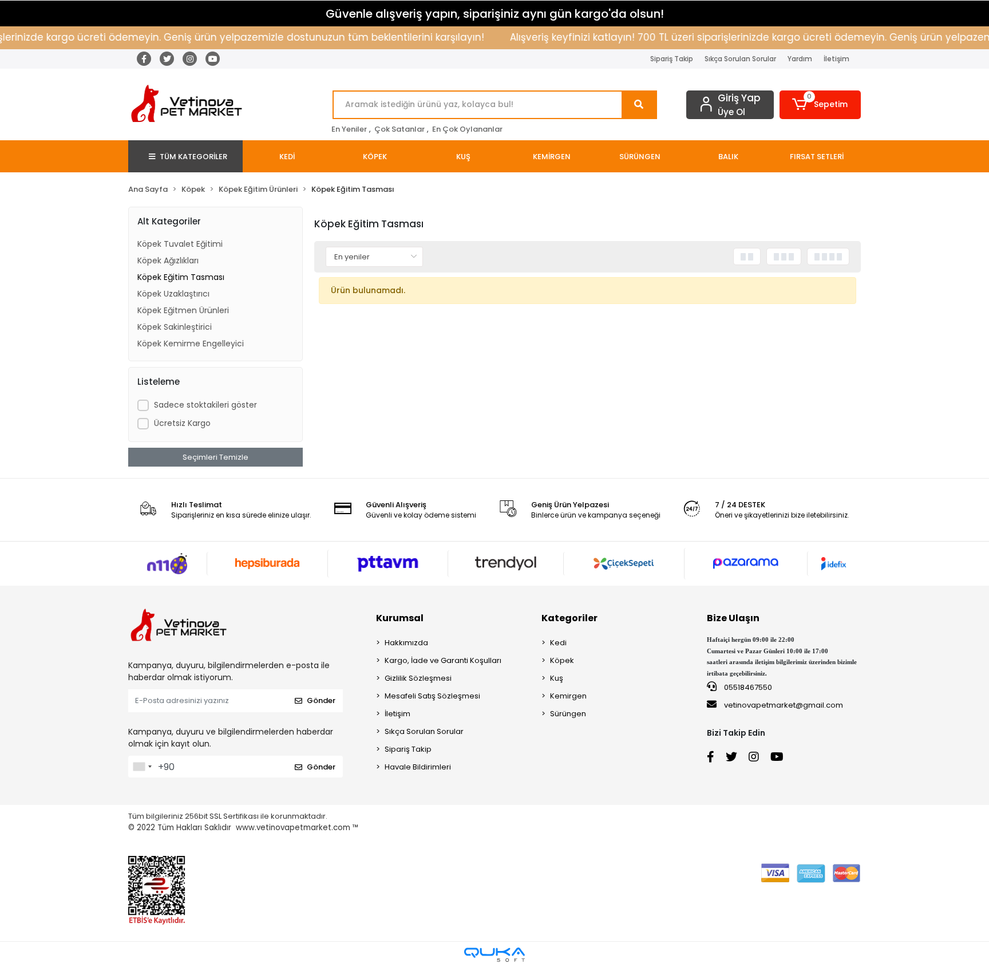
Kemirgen (568, 695)
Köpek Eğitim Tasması (180, 277)
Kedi (558, 642)
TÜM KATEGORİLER (193, 156)
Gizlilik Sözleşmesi (418, 678)
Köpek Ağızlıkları (168, 260)
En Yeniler (349, 129)
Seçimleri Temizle (215, 457)
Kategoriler (569, 618)
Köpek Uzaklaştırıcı (173, 293)
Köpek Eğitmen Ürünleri (183, 310)
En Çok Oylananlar (467, 129)
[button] (820, 104)
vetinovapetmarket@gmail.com (783, 705)
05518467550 (747, 687)
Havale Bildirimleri (418, 766)
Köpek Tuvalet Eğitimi (180, 244)
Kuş (556, 678)
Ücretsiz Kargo (182, 423)
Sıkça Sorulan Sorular (740, 59)
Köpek (562, 660)
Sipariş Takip (671, 59)
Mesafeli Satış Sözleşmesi (432, 695)
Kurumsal (400, 618)
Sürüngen (568, 713)
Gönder (321, 700)
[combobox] (142, 766)
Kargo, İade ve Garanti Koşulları (443, 660)
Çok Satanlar (399, 129)
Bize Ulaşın (733, 618)
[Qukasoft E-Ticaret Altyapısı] (494, 955)
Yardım (800, 59)
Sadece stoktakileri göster (205, 405)
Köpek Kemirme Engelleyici (190, 343)
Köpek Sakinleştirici (174, 327)
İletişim (836, 59)
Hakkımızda (406, 642)
